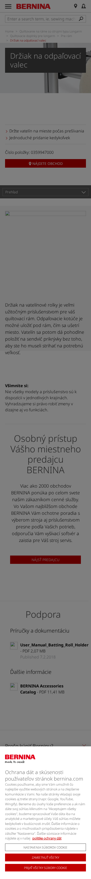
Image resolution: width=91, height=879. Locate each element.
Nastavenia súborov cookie (45, 847)
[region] (45, 812)
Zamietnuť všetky (45, 857)
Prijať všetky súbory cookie (45, 868)
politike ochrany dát (46, 838)
